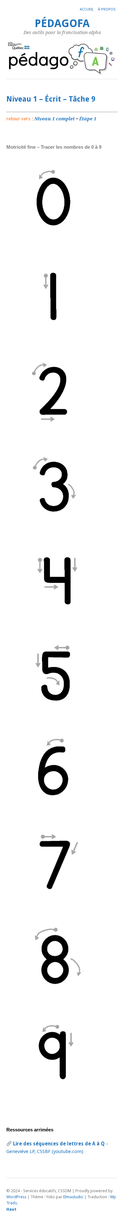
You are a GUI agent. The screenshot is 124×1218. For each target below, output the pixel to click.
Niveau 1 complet (54, 118)
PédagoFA (62, 23)
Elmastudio (73, 1196)
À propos (106, 9)
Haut (11, 1209)
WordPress (16, 1196)
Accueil (86, 9)
